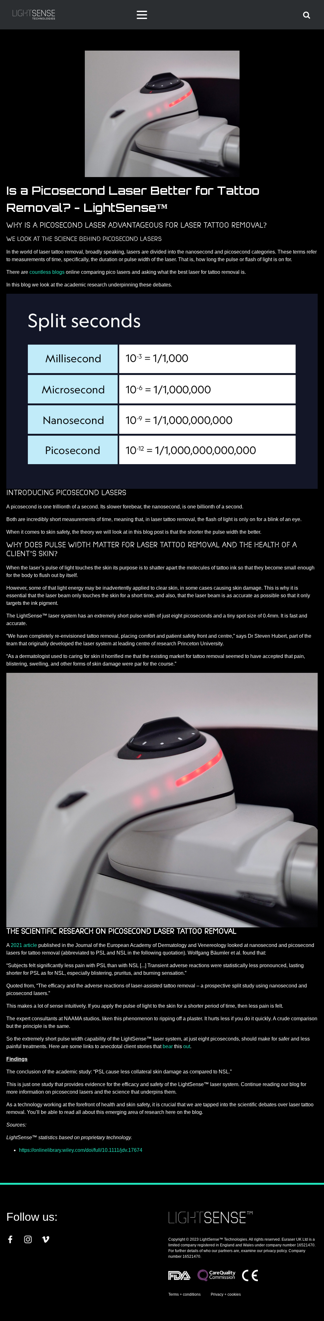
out (186, 1046)
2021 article (24, 945)
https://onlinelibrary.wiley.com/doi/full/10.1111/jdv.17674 (80, 1150)
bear (168, 1046)
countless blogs (47, 272)
